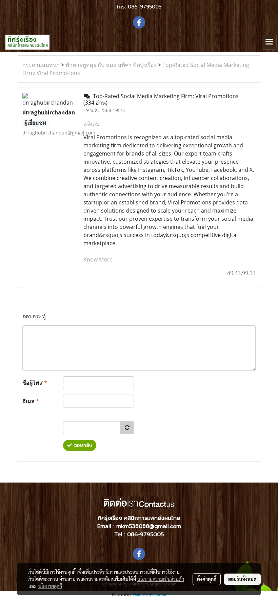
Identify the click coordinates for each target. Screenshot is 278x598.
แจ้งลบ (91, 123)
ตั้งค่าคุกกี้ (206, 579)
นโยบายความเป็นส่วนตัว (160, 579)
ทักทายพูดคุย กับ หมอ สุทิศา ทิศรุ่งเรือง (111, 65)
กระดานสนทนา (41, 65)
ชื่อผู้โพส (34, 382)
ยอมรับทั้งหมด (242, 579)
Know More (98, 259)
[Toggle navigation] (269, 42)
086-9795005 (144, 7)
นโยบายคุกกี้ (50, 586)
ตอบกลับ (82, 445)
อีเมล (30, 401)
